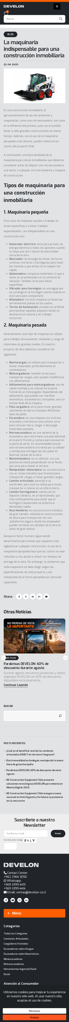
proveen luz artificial (51, 307)
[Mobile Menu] (57, 6)
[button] (16, 685)
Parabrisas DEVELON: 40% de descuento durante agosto (26, 665)
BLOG (10, 34)
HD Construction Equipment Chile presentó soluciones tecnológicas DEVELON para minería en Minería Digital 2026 (34, 783)
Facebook (19, 597)
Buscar (8, 706)
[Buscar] (60, 716)
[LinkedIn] (26, 900)
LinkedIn (33, 597)
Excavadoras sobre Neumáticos (21, 953)
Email (46, 597)
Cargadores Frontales (16, 943)
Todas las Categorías (15, 933)
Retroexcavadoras (14, 964)
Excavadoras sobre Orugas (19, 948)
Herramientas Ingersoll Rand (20, 969)
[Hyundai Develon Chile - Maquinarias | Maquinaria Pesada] (14, 6)
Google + (39, 597)
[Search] (61, 18)
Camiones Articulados (16, 938)
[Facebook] (6, 900)
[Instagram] (19, 900)
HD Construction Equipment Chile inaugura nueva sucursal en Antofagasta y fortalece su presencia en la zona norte (34, 797)
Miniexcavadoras (13, 959)
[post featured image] (34, 636)
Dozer (7, 974)
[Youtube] (12, 900)
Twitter (26, 597)
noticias (11, 658)
